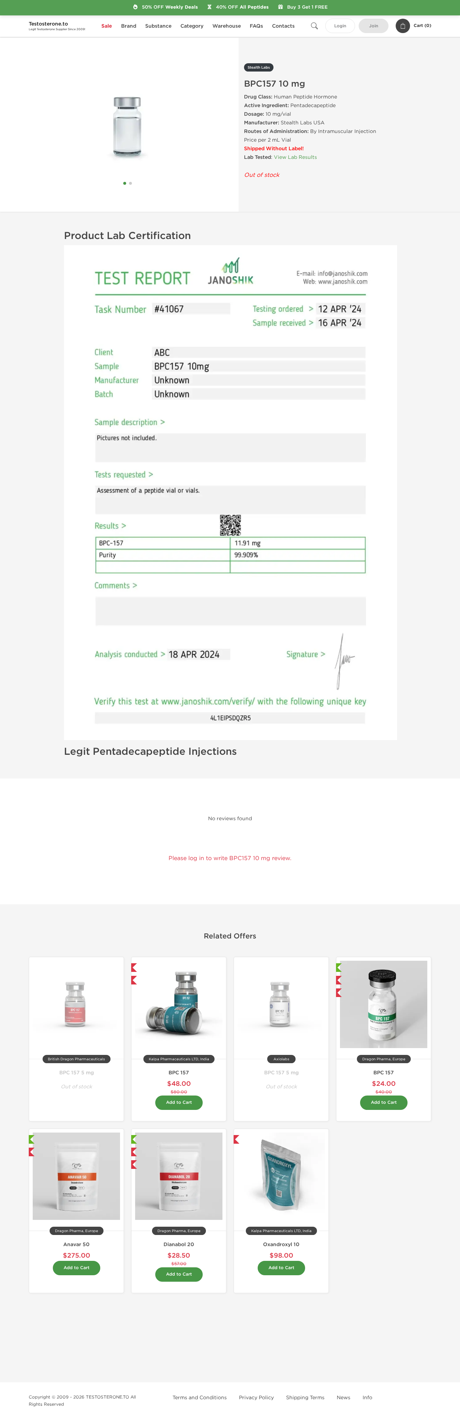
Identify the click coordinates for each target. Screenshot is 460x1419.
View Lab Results (295, 157)
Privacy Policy (256, 1398)
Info (367, 1398)
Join (373, 26)
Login (340, 26)
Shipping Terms (305, 1398)
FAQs (256, 26)
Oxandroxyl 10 (281, 1244)
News (343, 1398)
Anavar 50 (76, 1244)
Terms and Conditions (199, 1398)
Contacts (283, 26)
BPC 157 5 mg (76, 1073)
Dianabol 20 (179, 1244)
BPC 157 (179, 1073)
